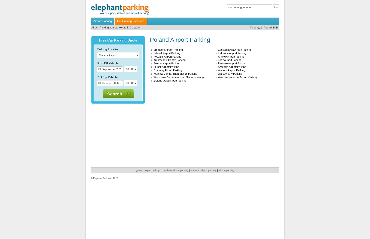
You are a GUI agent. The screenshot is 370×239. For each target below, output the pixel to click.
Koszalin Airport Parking (167, 56)
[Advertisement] (118, 134)
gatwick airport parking (148, 170)
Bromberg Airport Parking (168, 49)
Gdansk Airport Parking (167, 53)
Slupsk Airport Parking (166, 66)
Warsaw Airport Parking (231, 70)
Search (114, 93)
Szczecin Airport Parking (232, 66)
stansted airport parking (203, 170)
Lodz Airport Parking (230, 60)
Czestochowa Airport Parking (235, 49)
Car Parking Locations (131, 21)
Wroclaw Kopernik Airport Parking (237, 77)
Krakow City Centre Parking (170, 60)
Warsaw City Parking (230, 73)
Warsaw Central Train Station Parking (175, 73)
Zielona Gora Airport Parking (170, 80)
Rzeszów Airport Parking (232, 63)
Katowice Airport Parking (232, 53)
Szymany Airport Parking (168, 70)
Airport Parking (102, 21)
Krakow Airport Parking (231, 56)
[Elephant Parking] (120, 14)
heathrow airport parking (175, 170)
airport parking (226, 170)
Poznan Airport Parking (167, 63)
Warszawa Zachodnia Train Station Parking (179, 77)
